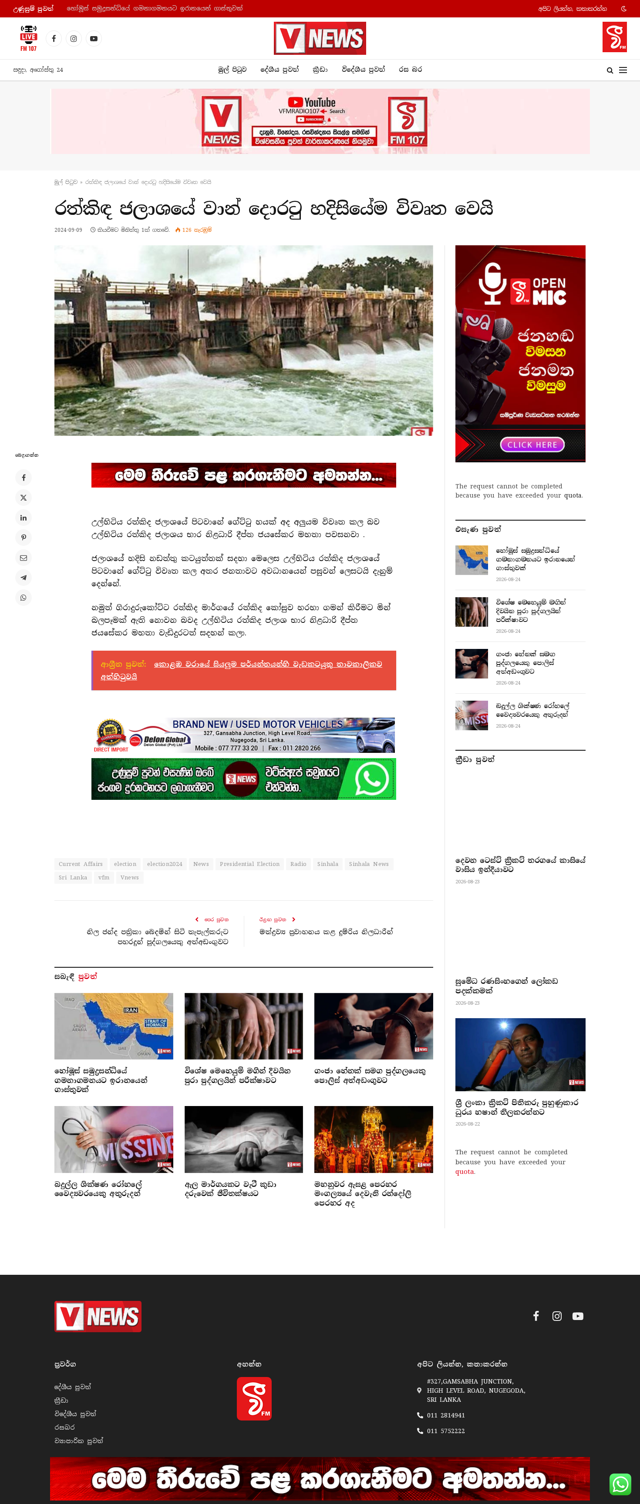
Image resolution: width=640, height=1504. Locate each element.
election (125, 864)
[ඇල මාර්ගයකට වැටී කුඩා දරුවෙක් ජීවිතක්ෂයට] (244, 1139)
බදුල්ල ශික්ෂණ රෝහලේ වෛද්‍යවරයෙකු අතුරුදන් (98, 1189)
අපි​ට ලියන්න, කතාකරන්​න (573, 9)
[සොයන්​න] (610, 70)
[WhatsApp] (23, 597)
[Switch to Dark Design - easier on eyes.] (623, 9)
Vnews (130, 877)
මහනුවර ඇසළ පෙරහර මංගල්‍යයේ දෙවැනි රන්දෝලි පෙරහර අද (362, 1194)
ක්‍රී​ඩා (320, 70)
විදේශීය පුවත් (363, 70)
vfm (104, 877)
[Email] (23, 557)
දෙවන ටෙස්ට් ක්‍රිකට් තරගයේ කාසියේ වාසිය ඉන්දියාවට (520, 865)
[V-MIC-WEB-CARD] (520, 353)
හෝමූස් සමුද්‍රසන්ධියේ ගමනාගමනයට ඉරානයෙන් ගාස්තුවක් (100, 1080)
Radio (298, 864)
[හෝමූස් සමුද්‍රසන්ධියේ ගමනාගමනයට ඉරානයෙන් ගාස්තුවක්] (113, 1026)
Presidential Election (250, 864)
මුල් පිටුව (232, 70)
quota (573, 495)
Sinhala (327, 864)
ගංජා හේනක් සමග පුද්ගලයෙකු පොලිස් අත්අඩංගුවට (369, 1075)
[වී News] (320, 38)
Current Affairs (81, 864)
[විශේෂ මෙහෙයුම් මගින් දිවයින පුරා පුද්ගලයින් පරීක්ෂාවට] (244, 1026)
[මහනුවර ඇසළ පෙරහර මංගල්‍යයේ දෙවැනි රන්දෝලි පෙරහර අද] (373, 1139)
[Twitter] (23, 497)
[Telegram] (23, 577)
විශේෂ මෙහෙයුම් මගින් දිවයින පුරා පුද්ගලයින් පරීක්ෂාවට (153, 8)
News (201, 864)
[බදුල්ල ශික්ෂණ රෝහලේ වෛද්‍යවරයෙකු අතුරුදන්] (113, 1139)
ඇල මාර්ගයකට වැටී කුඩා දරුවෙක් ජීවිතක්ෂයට (230, 1189)
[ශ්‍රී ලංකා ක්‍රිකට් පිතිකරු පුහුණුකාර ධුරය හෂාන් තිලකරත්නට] (520, 1054)
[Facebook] (23, 477)
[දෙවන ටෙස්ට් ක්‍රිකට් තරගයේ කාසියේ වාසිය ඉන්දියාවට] (520, 812)
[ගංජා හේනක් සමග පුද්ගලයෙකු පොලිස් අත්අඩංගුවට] (373, 1026)
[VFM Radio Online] (26, 38)
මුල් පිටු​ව (65, 182)
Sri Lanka (73, 877)
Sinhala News (369, 864)
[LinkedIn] (23, 517)
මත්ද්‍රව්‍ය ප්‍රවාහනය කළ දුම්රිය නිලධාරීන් (326, 932)
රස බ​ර (410, 70)
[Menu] (623, 70)
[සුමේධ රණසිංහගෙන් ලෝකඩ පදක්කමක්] (520, 933)
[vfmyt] (320, 121)
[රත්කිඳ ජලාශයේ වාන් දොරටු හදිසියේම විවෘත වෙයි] (243, 340)
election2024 (164, 864)
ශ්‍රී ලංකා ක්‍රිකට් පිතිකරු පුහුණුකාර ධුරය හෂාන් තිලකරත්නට (516, 1107)
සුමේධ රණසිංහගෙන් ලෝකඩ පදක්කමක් (506, 986)
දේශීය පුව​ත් (279, 70)
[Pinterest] (23, 537)
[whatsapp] (243, 779)
